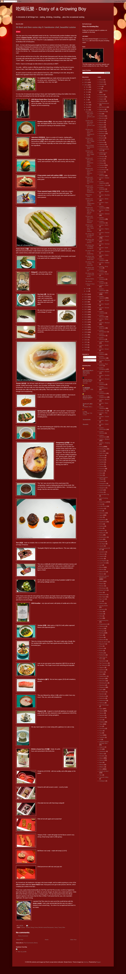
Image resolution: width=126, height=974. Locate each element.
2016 (86, 312)
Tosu (100, 726)
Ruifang (101, 652)
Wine (63, 927)
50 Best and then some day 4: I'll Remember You (90, 180)
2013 (86, 319)
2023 (86, 294)
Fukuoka (101, 468)
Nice (100, 601)
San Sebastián (103, 665)
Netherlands (102, 594)
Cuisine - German (104, 244)
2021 (86, 299)
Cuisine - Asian (103, 185)
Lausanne (102, 552)
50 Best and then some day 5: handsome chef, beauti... (89, 162)
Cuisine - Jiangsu (104, 300)
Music (101, 592)
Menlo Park (102, 571)
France (101, 466)
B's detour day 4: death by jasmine (90, 241)
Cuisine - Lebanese (102, 312)
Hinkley (101, 492)
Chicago (101, 158)
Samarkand (102, 661)
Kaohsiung (102, 519)
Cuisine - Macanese (102, 315)
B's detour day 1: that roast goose (90, 274)
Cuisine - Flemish (104, 232)
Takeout (101, 713)
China (101, 161)
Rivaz (100, 646)
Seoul (56, 927)
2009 (86, 329)
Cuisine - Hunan (104, 274)
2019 (86, 304)
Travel (60, 927)
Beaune (101, 122)
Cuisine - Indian (103, 285)
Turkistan (102, 737)
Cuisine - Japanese (102, 297)
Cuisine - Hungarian (102, 282)
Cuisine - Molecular (102, 327)
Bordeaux (102, 133)
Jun (87, 102)
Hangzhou (102, 487)
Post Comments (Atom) (31, 942)
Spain (101, 689)
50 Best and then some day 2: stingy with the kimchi (90, 210)
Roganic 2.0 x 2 (87, 399)
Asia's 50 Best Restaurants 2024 (90, 147)
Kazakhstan (102, 521)
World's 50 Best (103, 771)
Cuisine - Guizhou (104, 251)
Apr (87, 107)
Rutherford (102, 655)
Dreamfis (85, 424)
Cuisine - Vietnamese (102, 436)
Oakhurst (102, 603)
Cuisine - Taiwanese (102, 407)
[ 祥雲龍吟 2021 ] (87, 406)
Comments (88, 360)
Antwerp (101, 84)
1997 (86, 342)
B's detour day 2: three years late (90, 263)
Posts (86, 357)
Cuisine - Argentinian (102, 182)
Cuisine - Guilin (103, 247)
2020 (86, 302)
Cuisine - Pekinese (102, 353)
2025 (86, 82)
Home (46, 939)
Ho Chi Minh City (104, 494)
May (87, 104)
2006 (86, 337)
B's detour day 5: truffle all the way (90, 235)
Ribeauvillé (102, 639)
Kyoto (101, 539)
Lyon (100, 565)
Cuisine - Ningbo (104, 341)
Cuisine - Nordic (104, 345)
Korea (36, 927)
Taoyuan (101, 715)
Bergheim (102, 131)
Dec (87, 87)
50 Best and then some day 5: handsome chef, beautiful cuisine (46, 27)
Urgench (101, 747)
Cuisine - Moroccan (102, 338)
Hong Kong (102, 502)
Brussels (101, 138)
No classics (89, 281)
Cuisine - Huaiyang (102, 270)
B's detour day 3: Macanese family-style (90, 257)
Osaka (101, 613)
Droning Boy (102, 449)
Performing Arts (103, 620)
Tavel (100, 719)
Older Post (73, 939)
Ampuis (101, 82)
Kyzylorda (102, 541)
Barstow (101, 120)
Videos (101, 758)
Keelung (101, 526)
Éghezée (101, 455)
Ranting (101, 633)
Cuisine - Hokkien (104, 262)
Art (100, 88)
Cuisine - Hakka (103, 255)
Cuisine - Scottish (104, 375)
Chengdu (102, 156)
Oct (87, 92)
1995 (86, 344)
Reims (101, 635)
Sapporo (101, 667)
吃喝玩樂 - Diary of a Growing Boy (51, 8)
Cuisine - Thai (103, 413)
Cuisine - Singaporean (103, 396)
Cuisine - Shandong (102, 383)
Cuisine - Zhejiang (104, 443)
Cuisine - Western (104, 439)
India (100, 510)
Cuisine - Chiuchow (102, 218)
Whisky (101, 764)
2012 (86, 322)
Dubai (101, 451)
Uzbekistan (102, 751)
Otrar (100, 616)
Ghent (101, 473)
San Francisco (103, 663)
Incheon (101, 508)
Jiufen (101, 517)
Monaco (101, 586)
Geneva (101, 471)
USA (100, 749)
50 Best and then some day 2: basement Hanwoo (89, 219)
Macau (101, 567)
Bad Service (102, 107)
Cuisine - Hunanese (102, 278)
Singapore (102, 687)
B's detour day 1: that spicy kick (90, 269)
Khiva (100, 528)
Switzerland (102, 700)
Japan (101, 515)
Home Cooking (103, 498)
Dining (32, 927)
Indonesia (102, 513)
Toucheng (102, 728)
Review (101, 637)
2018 (86, 307)
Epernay (101, 460)
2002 (86, 339)
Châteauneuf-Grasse (103, 153)
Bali (100, 113)
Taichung (102, 702)
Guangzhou (102, 483)
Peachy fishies (90, 279)
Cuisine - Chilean (104, 210)
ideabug (85, 962)
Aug (87, 97)
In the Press (102, 506)
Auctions (101, 96)
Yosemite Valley (103, 777)
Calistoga (102, 144)
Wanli (100, 762)
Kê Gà (101, 524)
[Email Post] (27, 925)
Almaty (101, 79)
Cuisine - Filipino (104, 229)
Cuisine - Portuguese (102, 368)
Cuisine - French (104, 236)
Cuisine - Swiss (103, 403)
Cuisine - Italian (103, 292)
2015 (86, 314)
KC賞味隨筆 (86, 388)
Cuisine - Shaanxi (104, 379)
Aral (100, 86)
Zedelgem (102, 781)
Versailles (102, 756)
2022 (86, 297)
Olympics (102, 609)
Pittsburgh (102, 626)
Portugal (101, 630)
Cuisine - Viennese (102, 432)
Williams (101, 767)
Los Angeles (102, 560)
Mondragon (102, 588)
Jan (87, 291)
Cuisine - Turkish (104, 416)
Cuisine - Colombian (102, 222)
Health (101, 490)
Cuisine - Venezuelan (102, 428)
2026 (86, 79)
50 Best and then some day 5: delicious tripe (89, 171)
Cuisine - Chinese (104, 214)
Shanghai (102, 678)
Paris (100, 618)
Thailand (101, 722)
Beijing (101, 127)
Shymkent (102, 685)
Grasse (101, 481)
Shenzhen (102, 680)
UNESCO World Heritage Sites (103, 742)
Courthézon (102, 169)
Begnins (101, 124)
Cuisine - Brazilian (104, 195)
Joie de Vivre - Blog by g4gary (87, 396)
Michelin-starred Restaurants (46, 927)
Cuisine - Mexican (104, 322)
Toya (100, 733)
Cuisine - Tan (103, 410)
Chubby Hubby (87, 380)
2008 (86, 332)
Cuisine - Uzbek (103, 424)
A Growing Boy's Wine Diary (88, 371)
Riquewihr (102, 644)
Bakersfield (102, 111)
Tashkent (102, 717)
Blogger (98, 962)
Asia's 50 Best (103, 90)
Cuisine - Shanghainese (103, 387)
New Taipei (102, 597)
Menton (101, 574)
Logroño (101, 556)
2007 (86, 334)
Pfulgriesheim (103, 624)
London (101, 558)
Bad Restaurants (104, 103)
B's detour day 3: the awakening (90, 252)
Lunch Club (102, 563)
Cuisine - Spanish (104, 399)
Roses (101, 650)
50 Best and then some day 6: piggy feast (90, 153)
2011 (86, 324)
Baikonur (101, 109)
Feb (87, 288)
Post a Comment (23, 936)
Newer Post (19, 939)
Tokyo (101, 724)
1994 (86, 347)
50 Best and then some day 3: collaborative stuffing (90, 202)
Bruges (101, 135)
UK (100, 739)
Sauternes (102, 669)
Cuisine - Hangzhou (102, 259)
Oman (101, 611)
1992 (86, 350)
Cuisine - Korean (25, 927)
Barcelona (102, 118)
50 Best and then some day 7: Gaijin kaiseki (90, 140)
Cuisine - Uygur (103, 420)
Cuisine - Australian (102, 188)
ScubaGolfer (87, 419)
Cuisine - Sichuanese (102, 392)
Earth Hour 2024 (89, 195)
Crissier (101, 172)
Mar (87, 110)
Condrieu (102, 167)
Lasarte (101, 546)
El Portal (101, 457)
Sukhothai (102, 698)
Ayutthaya (102, 101)
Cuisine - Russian (104, 371)
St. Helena (102, 691)
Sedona (101, 672)
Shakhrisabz (102, 676)
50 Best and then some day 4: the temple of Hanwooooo (90, 189)
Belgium (101, 129)
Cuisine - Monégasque (103, 331)
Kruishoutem (103, 537)
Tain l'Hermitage (104, 705)
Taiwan (101, 711)
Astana (101, 94)
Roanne (101, 648)
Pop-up (101, 628)
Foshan (101, 464)
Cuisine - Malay (103, 319)
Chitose (101, 163)
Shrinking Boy (103, 683)
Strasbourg (102, 696)
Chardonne (102, 146)
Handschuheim (103, 485)
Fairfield (101, 462)
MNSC (101, 581)
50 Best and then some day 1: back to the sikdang (90, 228)
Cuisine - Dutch (103, 225)
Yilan (100, 775)
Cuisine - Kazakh (104, 304)
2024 (86, 85)
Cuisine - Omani (104, 349)
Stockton (101, 694)
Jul (87, 99)
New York (102, 599)
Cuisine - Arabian (104, 178)
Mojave (101, 583)
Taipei (101, 708)
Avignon (101, 99)
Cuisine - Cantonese (102, 207)
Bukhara (101, 142)
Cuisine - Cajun (103, 202)
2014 (86, 317)
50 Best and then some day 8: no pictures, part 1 (90, 124)
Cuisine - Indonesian (102, 289)
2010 (86, 327)
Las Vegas (102, 543)
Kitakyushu (102, 532)
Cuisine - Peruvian (104, 360)
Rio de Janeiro (103, 641)
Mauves (101, 569)
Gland (101, 475)
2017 (86, 309)
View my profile (22, 951)
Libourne (101, 554)
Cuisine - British (103, 199)
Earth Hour (102, 453)
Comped (101, 165)
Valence (101, 753)
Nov (87, 89)
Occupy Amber (103, 605)
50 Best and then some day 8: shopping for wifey (90, 132)
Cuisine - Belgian (104, 191)
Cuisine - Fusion (104, 240)
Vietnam (101, 760)
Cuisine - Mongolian (102, 334)
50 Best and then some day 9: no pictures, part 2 (90, 115)
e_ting (85, 411)
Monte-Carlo (103, 590)
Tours (100, 730)
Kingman (101, 530)
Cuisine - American (102, 174)
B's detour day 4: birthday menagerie (90, 246)
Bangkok (101, 116)
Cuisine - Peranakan (102, 357)
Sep (87, 94)
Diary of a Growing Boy (90, 26)
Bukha (101, 140)
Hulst (100, 504)
